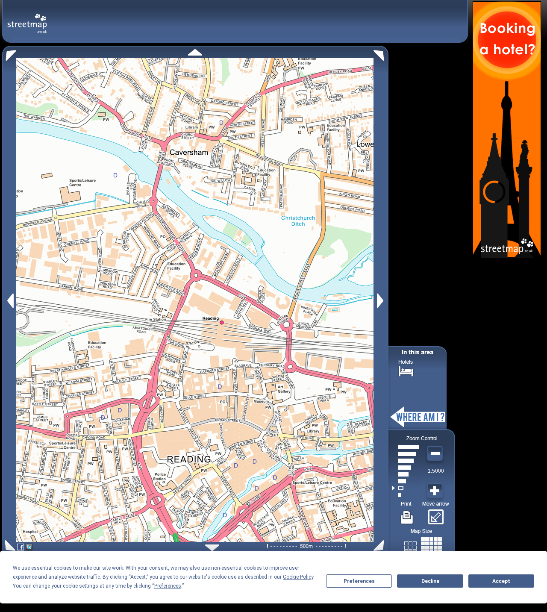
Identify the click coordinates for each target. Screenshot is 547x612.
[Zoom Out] (436, 454)
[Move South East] (380, 545)
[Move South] (212, 547)
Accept (501, 581)
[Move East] (381, 300)
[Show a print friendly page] (407, 514)
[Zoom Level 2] (405, 488)
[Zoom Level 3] (405, 481)
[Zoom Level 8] (405, 447)
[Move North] (195, 52)
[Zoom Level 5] (405, 467)
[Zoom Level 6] (405, 461)
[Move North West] (9, 53)
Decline (430, 581)
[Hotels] (406, 370)
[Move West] (9, 300)
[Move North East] (380, 53)
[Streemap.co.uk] (27, 18)
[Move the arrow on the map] (436, 514)
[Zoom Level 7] (405, 454)
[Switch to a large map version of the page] (423, 546)
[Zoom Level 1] (405, 495)
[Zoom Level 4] (405, 474)
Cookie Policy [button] (298, 577)
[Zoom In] (436, 491)
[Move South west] (8, 545)
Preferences (359, 581)
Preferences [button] (167, 586)
